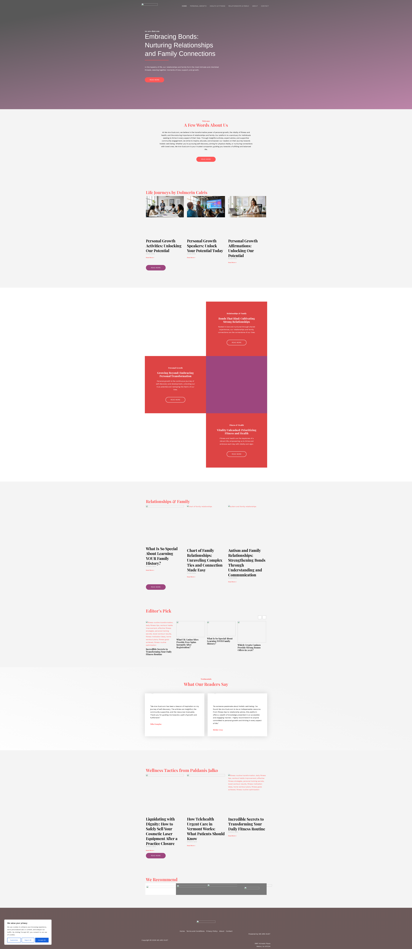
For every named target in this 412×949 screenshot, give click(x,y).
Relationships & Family (238, 6)
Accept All (42, 940)
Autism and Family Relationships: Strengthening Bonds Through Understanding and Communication (246, 562)
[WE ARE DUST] (150, 6)
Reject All (28, 940)
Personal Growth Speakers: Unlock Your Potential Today (205, 245)
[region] (28, 932)
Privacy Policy (211, 931)
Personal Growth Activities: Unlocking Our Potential (164, 245)
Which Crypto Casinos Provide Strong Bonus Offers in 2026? (249, 647)
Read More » (150, 257)
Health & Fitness (217, 6)
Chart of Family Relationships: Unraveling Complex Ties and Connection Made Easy (205, 560)
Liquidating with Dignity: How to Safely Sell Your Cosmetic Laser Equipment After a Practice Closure (161, 831)
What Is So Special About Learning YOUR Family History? (162, 556)
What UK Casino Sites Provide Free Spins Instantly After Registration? (187, 643)
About (255, 6)
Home (184, 6)
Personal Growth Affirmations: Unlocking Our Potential (243, 248)
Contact (265, 6)
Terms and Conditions (195, 931)
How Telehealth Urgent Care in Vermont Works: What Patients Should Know (206, 828)
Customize (14, 940)
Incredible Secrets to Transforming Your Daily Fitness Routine (159, 652)
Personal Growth (198, 6)
